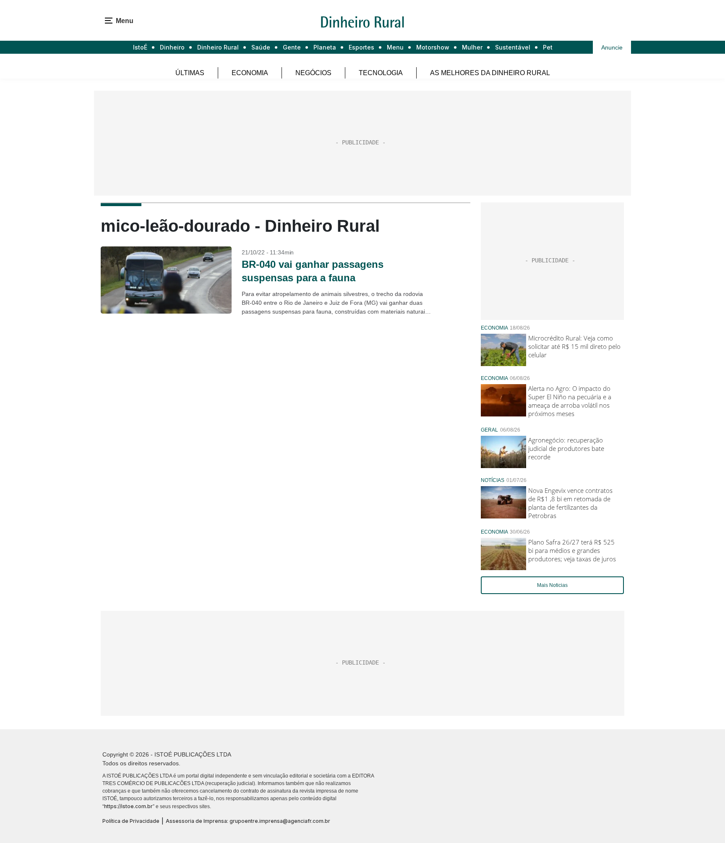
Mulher (472, 47)
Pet (548, 47)
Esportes (361, 47)
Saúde (260, 47)
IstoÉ (140, 47)
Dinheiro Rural (218, 47)
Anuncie (612, 47)
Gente (292, 47)
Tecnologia (381, 72)
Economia (250, 72)
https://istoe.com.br (128, 806)
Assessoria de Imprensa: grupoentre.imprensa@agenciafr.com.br (248, 821)
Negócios (313, 72)
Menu (395, 47)
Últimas (189, 72)
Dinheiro (172, 47)
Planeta (324, 47)
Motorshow (432, 47)
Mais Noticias (552, 585)
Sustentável (512, 47)
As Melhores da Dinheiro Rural (490, 72)
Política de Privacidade (130, 821)
